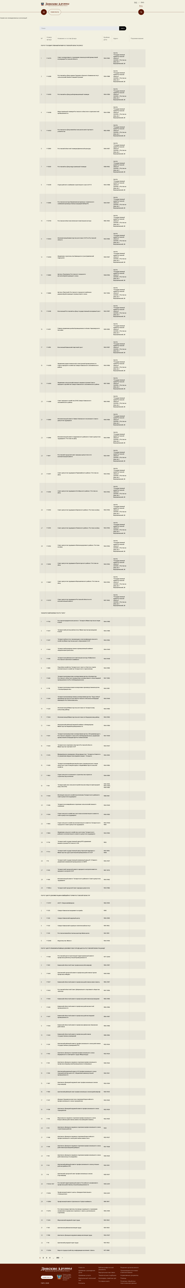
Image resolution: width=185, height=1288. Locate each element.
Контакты (82, 1283)
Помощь (123, 1278)
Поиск (123, 28)
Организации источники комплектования (129, 1271)
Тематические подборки (107, 1275)
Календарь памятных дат (107, 1278)
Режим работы (55, 12)
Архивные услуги (85, 1275)
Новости (82, 1267)
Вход (141, 6)
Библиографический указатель (106, 1268)
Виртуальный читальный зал (87, 1279)
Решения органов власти (129, 1267)
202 (57, 1258)
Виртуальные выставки (107, 1272)
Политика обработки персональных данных (128, 1282)
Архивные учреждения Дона (87, 1271)
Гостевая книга (104, 1281)
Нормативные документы (129, 1275)
